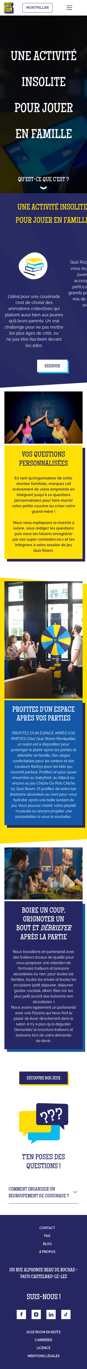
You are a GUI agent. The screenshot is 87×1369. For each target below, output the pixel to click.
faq (47, 1236)
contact (47, 1228)
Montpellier (37, 8)
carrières (43, 1340)
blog (47, 1244)
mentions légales (44, 1356)
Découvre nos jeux (43, 1078)
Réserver (52, 366)
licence (43, 1348)
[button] (76, 7)
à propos (47, 1252)
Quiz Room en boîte (43, 1332)
